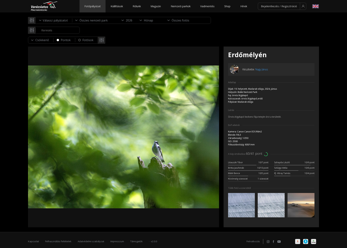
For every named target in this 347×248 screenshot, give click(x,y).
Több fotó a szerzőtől (239, 188)
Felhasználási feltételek (58, 241)
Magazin (156, 6)
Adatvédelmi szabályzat (91, 241)
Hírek (243, 6)
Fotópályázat (92, 6)
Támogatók (136, 241)
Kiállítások (117, 6)
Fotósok (87, 40)
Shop (227, 6)
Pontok (66, 40)
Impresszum (117, 241)
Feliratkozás (253, 241)
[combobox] (53, 20)
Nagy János (261, 69)
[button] (282, 6)
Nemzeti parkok (180, 6)
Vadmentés (207, 6)
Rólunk (137, 6)
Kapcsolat (33, 241)
